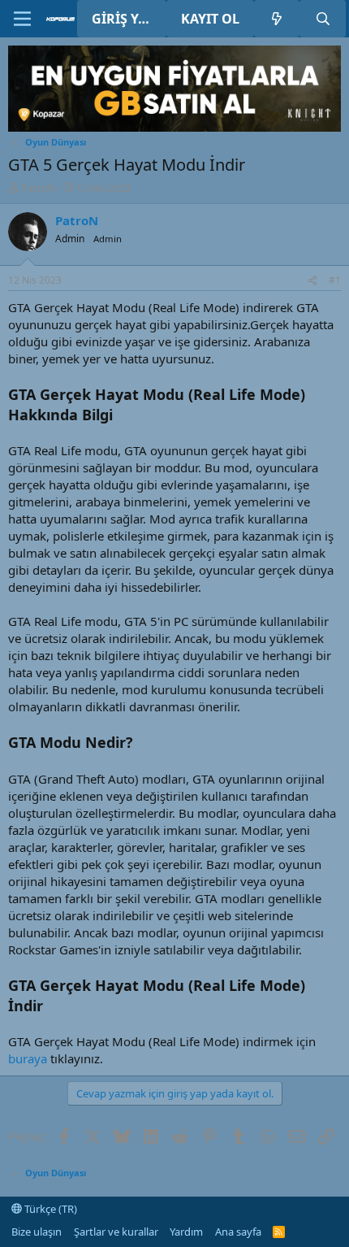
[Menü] (22, 18)
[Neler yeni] (277, 18)
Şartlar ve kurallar (116, 1231)
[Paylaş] (312, 281)
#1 (335, 280)
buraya (27, 1058)
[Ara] (322, 18)
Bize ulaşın (36, 1231)
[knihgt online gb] (174, 127)
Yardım (186, 1231)
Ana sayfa (238, 1231)
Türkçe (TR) (49, 1208)
